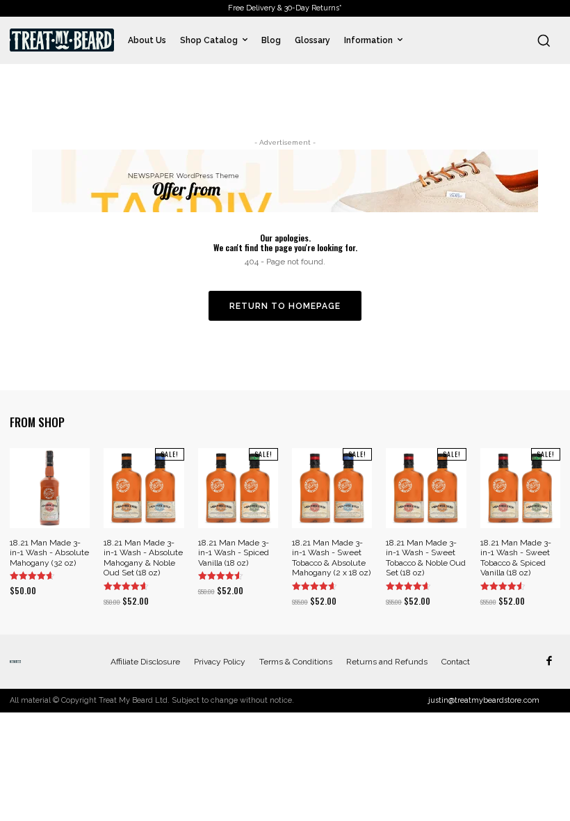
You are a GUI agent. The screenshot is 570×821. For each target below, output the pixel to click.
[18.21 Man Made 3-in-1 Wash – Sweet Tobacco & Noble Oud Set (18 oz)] (426, 488)
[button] (543, 40)
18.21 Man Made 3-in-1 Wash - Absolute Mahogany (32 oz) (49, 553)
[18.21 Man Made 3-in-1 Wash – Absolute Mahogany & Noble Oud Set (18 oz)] (144, 488)
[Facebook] (548, 661)
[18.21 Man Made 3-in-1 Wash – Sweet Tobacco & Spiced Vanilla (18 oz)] (520, 488)
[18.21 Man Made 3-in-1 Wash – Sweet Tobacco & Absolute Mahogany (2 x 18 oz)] (332, 488)
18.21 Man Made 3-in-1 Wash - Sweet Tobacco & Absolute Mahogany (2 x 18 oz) (331, 557)
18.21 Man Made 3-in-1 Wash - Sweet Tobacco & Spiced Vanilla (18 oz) (515, 557)
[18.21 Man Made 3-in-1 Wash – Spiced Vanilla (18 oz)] (238, 488)
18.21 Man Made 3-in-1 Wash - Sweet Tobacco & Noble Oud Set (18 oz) (426, 557)
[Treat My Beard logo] (62, 40)
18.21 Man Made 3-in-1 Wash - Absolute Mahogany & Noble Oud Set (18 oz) (143, 557)
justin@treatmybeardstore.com (483, 700)
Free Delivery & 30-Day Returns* (285, 8)
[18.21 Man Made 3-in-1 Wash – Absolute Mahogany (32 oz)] (50, 488)
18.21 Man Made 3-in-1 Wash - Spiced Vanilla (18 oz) (233, 553)
